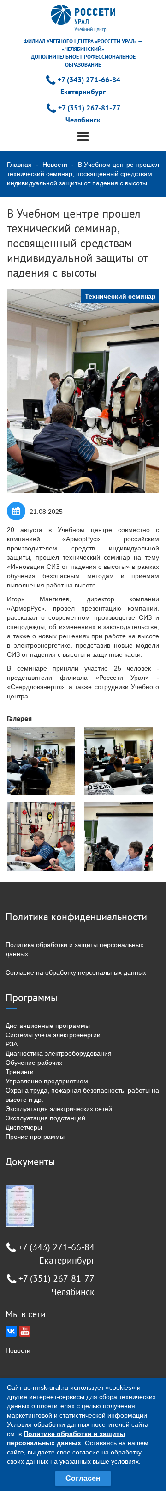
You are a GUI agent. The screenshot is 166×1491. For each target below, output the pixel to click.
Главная (19, 164)
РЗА (12, 1044)
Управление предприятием (47, 1081)
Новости (54, 164)
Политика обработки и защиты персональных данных (74, 949)
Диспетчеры (24, 1127)
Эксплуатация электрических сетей (59, 1108)
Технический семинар (120, 296)
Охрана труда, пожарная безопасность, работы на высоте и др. (82, 1095)
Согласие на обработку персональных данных (76, 972)
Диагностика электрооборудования (59, 1053)
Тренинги (20, 1071)
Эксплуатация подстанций (45, 1118)
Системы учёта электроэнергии (53, 1035)
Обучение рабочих (34, 1062)
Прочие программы (35, 1136)
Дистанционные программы (48, 1025)
